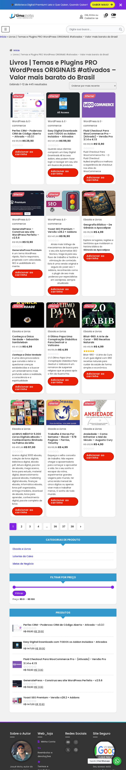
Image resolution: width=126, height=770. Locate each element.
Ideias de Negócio (23, 563)
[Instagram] (76, 742)
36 (55, 526)
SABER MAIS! (101, 4)
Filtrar (19, 593)
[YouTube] (68, 742)
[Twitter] (68, 750)
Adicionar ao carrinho (24, 153)
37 (63, 526)
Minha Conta (48, 741)
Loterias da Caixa (23, 556)
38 (72, 526)
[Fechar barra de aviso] (121, 5)
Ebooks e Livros (22, 549)
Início (3, 37)
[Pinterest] (76, 750)
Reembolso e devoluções (45, 754)
